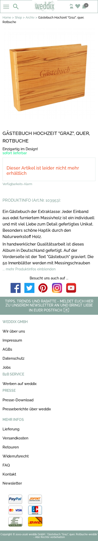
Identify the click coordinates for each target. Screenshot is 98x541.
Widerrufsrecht (16, 456)
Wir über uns (14, 331)
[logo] (49, 10)
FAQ (6, 465)
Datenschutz (13, 358)
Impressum (12, 340)
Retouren (11, 447)
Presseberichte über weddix (27, 409)
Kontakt (9, 474)
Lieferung (11, 429)
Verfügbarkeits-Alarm (17, 184)
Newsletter (12, 483)
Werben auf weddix (20, 383)
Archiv (30, 17)
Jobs (7, 367)
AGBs (7, 349)
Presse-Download (18, 400)
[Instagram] (57, 288)
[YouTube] (71, 288)
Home (7, 17)
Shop (18, 17)
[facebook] (15, 288)
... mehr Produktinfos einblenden (29, 269)
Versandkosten (15, 438)
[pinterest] (43, 288)
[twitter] (29, 288)
